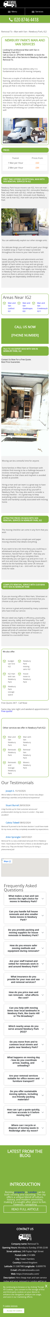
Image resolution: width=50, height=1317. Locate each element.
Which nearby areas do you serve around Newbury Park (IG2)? (23, 1029)
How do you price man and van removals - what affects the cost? (23, 995)
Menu (14, 11)
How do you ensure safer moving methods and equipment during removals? (23, 948)
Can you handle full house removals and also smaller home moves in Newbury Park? (23, 915)
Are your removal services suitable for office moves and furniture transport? (23, 1078)
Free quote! (6, 711)
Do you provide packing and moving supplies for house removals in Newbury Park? (23, 933)
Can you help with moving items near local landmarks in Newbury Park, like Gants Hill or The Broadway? (23, 1012)
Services (39, 11)
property (19, 1192)
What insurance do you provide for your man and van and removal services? (23, 979)
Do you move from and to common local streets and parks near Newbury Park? (23, 1044)
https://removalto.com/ (27, 1273)
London (32, 1192)
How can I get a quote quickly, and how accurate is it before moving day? (23, 1112)
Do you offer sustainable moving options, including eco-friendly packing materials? (23, 1095)
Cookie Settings (11, 1306)
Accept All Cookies (14, 1310)
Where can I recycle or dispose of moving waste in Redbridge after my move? (23, 1128)
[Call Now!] (14, 707)
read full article (25, 1209)
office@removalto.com (28, 1270)
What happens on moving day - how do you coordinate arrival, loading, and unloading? (23, 1061)
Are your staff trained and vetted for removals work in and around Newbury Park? (23, 964)
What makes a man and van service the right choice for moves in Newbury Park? (23, 899)
